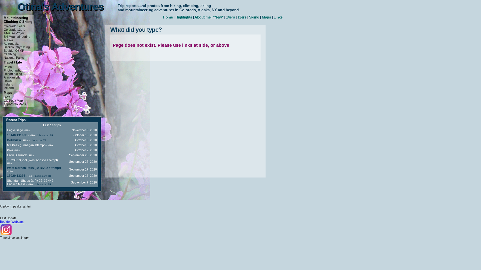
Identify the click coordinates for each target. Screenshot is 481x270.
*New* (218, 17)
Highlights (183, 17)
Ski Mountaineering (17, 36)
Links (278, 17)
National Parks (14, 58)
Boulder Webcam (12, 222)
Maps (266, 17)
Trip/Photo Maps (15, 104)
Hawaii (8, 81)
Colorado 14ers (14, 26)
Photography (12, 70)
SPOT (8, 97)
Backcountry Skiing (17, 47)
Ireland (8, 84)
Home (168, 17)
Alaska (8, 40)
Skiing (254, 17)
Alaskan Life (12, 77)
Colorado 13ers (14, 30)
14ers (230, 17)
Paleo (8, 67)
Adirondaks (11, 44)
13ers (242, 17)
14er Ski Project (14, 33)
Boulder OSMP (14, 50)
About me (202, 17)
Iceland (9, 88)
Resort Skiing (13, 74)
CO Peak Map (13, 100)
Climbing (10, 54)
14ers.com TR (45, 135)
